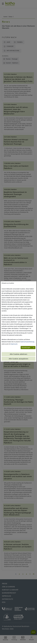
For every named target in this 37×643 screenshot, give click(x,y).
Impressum (13, 344)
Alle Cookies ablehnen (18, 354)
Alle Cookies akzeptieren (18, 359)
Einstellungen (26, 347)
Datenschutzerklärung (27, 342)
